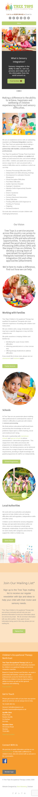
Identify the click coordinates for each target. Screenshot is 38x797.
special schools (16, 438)
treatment (16, 358)
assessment (6, 358)
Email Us (29, 14)
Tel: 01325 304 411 (8, 704)
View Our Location (8, 734)
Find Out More (7, 686)
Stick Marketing (22, 786)
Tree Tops (5, 319)
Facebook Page (7, 751)
